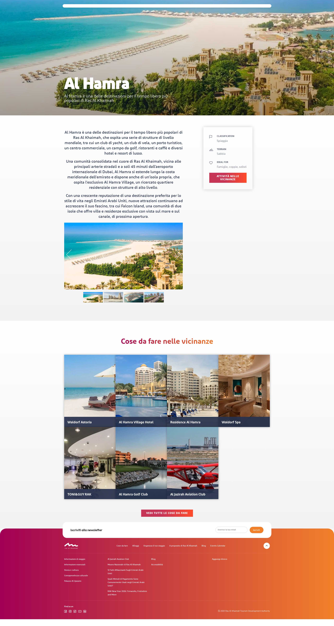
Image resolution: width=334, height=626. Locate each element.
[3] (134, 297)
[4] (113, 297)
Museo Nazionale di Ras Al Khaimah (124, 565)
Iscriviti (256, 530)
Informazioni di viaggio (74, 559)
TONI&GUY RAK (79, 494)
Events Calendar (217, 546)
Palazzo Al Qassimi (72, 581)
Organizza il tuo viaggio (154, 546)
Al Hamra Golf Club (133, 494)
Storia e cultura (71, 570)
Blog (204, 546)
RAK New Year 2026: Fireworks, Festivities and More (127, 593)
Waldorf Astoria (79, 422)
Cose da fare (122, 546)
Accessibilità (157, 565)
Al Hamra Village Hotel (136, 422)
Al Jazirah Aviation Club (187, 494)
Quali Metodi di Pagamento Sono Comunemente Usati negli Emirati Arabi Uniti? (126, 582)
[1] (93, 297)
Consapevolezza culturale (76, 576)
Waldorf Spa (231, 422)
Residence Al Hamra (185, 422)
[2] (154, 297)
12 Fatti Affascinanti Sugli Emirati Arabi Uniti (125, 572)
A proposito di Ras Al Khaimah (183, 546)
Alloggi (135, 546)
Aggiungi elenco (219, 559)
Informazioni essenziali (74, 565)
